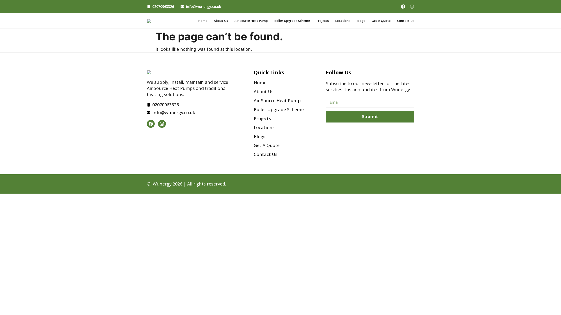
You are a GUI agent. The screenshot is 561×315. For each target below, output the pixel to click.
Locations (342, 21)
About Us (221, 21)
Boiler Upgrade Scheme (292, 21)
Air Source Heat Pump (251, 21)
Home (202, 21)
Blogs (361, 21)
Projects (322, 21)
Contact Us (405, 21)
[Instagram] (412, 6)
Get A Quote (381, 21)
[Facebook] (403, 6)
